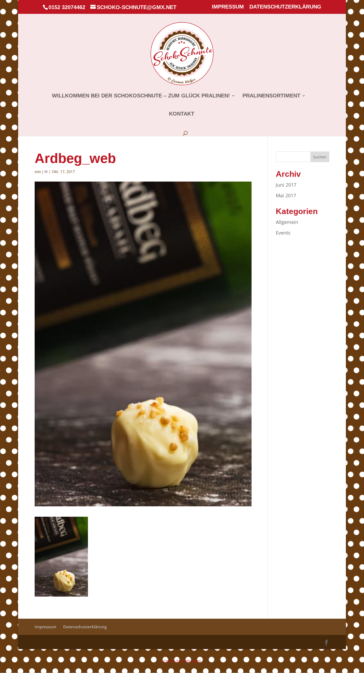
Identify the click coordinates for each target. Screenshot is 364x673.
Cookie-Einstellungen (182, 660)
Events (283, 232)
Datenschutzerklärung (285, 7)
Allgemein (287, 222)
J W (45, 171)
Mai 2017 (286, 195)
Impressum (228, 7)
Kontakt (181, 114)
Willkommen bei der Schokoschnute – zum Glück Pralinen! (141, 96)
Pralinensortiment (271, 96)
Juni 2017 (286, 185)
